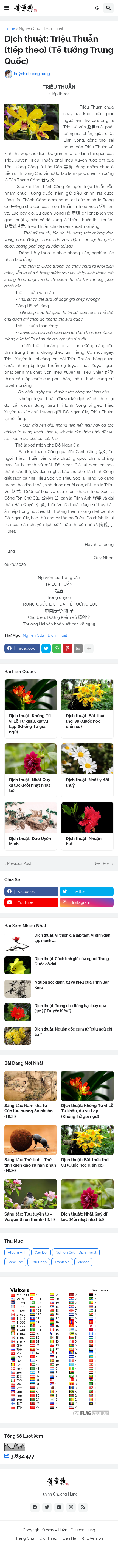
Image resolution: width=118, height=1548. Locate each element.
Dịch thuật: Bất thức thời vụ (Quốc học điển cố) (85, 721)
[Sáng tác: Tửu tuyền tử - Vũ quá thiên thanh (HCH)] (30, 1194)
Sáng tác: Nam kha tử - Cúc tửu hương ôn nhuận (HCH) (28, 1111)
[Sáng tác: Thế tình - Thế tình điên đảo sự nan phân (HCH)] (30, 1140)
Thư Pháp (39, 1262)
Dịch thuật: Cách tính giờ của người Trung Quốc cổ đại (72, 961)
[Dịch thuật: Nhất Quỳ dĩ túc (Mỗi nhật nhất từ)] (31, 758)
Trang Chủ (24, 1538)
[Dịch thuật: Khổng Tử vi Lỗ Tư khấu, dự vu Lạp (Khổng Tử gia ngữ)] (31, 694)
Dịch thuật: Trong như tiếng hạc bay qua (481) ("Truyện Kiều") (70, 1008)
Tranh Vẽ (62, 1262)
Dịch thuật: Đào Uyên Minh (30, 841)
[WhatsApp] (56, 648)
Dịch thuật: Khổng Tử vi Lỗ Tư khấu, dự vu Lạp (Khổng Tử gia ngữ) (30, 724)
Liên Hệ (69, 1538)
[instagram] (71, 1507)
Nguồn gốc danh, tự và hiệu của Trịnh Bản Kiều (72, 984)
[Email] (78, 648)
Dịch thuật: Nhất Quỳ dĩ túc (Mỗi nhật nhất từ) (29, 785)
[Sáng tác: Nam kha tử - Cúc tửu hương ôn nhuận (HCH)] (30, 1086)
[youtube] (59, 1507)
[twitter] (47, 1507)
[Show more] (89, 648)
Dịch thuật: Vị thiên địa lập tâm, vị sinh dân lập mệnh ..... (72, 937)
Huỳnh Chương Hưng (76, 1530)
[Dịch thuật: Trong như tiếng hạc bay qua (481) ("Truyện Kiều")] (17, 1012)
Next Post (102, 863)
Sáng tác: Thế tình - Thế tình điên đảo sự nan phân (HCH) (30, 1165)
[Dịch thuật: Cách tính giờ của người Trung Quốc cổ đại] (17, 965)
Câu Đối (41, 1252)
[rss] (83, 1507)
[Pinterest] (67, 648)
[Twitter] (46, 648)
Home (9, 28)
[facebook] (35, 1507)
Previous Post (19, 863)
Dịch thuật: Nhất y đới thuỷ (87, 782)
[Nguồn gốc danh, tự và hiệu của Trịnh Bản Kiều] (17, 989)
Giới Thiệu (48, 1538)
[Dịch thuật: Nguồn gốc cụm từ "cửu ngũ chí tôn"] (17, 1036)
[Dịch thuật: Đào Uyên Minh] (31, 817)
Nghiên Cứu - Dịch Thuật (41, 28)
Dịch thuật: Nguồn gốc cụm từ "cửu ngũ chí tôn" (73, 1031)
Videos (83, 1262)
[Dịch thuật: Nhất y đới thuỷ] (87, 758)
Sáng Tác (15, 1262)
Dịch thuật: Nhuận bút (84, 841)
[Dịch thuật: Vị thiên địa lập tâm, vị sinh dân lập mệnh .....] (17, 942)
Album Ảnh (17, 1252)
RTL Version (92, 1538)
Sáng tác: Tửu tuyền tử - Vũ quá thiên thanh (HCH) (29, 1217)
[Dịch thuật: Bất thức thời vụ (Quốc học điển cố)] (87, 694)
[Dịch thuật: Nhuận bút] (87, 817)
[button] (6, 8)
